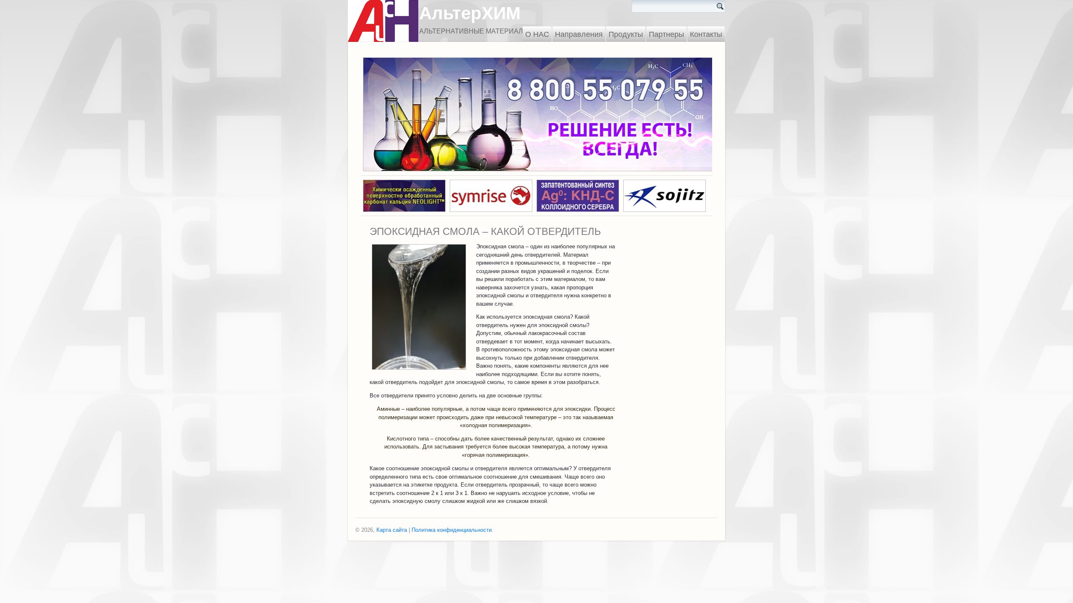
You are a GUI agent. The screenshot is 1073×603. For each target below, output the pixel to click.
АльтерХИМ (470, 13)
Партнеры (666, 34)
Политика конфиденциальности (452, 530)
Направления (579, 34)
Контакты (706, 34)
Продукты (626, 34)
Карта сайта (391, 530)
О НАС (537, 34)
